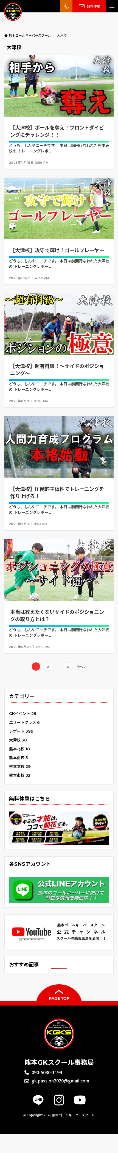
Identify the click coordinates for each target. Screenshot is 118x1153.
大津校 (18, 740)
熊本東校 (19, 775)
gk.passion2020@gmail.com (60, 1080)
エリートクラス (24, 722)
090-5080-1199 (47, 1072)
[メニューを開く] (112, 6)
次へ (80, 667)
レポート (21, 731)
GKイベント (22, 713)
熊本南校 (18, 757)
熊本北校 (19, 748)
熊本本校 (20, 766)
